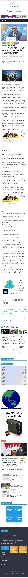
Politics (23, 458)
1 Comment (20, 55)
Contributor (14, 55)
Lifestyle (16, 42)
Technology (3, 564)
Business (3, 562)
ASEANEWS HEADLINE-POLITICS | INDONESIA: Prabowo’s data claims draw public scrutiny (13, 462)
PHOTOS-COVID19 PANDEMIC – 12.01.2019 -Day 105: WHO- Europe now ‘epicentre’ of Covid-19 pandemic (5, 341)
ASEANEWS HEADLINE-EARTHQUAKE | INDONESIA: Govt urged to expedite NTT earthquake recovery (17, 486)
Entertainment (4, 560)
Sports (2, 556)
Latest (12, 42)
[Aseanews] (2, 20)
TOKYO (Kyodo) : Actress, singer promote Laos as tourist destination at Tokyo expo (13, 340)
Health (8, 42)
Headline (3, 552)
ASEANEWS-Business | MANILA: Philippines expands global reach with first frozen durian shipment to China (14, 311)
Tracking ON (13, 408)
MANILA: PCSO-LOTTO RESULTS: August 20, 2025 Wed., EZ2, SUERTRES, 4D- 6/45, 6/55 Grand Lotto (22, 343)
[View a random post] (25, 20)
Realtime (8, 408)
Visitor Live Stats (4, 389)
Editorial (3, 554)
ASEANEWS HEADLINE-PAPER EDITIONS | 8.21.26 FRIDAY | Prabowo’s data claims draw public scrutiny (17, 477)
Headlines (15, 458)
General (4, 42)
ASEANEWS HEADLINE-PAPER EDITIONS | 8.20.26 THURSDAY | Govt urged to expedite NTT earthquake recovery (17, 494)
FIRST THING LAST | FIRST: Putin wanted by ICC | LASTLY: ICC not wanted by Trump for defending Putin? (13, 321)
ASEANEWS (5, 458)
